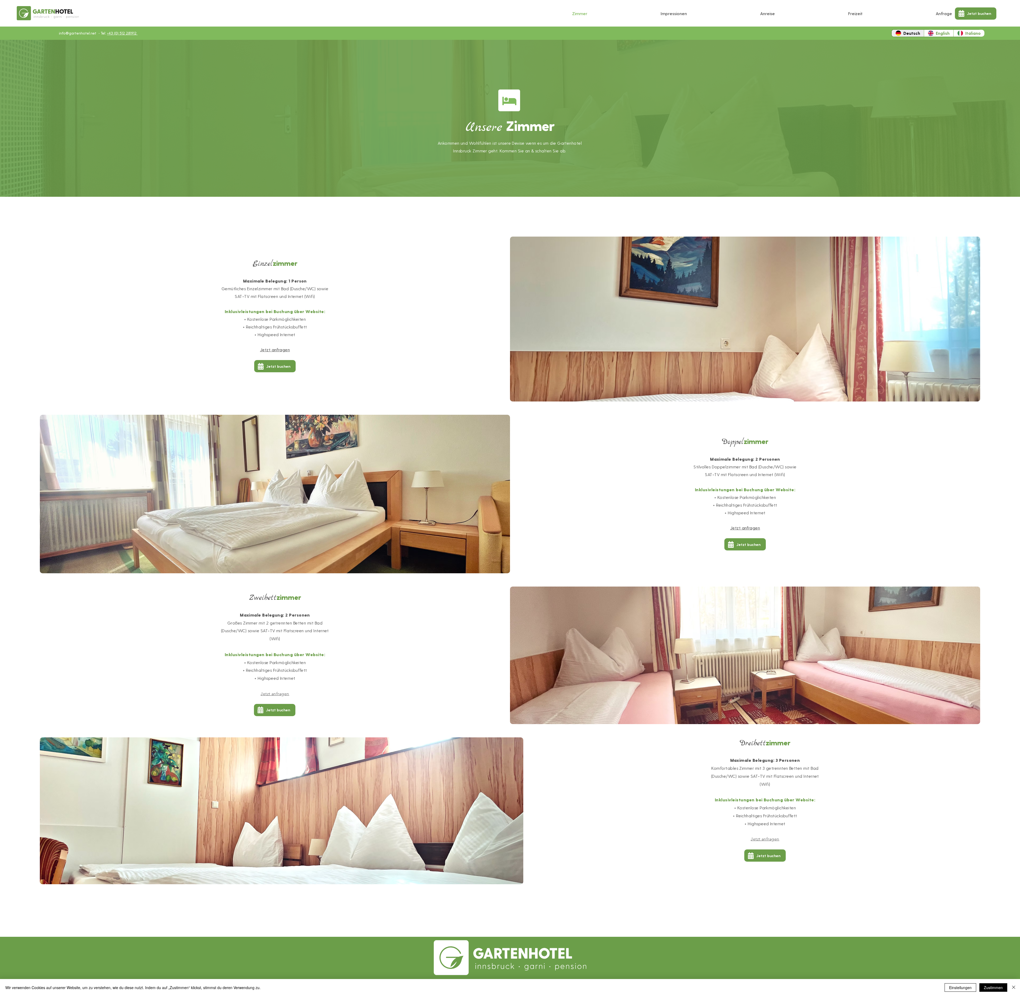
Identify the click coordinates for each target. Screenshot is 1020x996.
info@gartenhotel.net (77, 33)
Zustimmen (993, 987)
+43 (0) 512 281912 (122, 33)
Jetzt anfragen (275, 349)
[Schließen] (1013, 987)
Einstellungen (960, 987)
